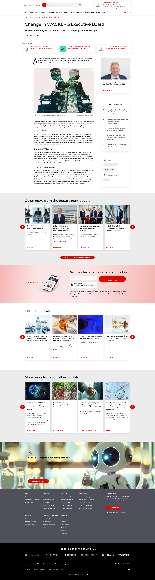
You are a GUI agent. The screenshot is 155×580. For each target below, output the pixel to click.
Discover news (29, 497)
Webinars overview (30, 524)
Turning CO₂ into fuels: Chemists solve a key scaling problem (117, 146)
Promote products (66, 505)
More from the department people (77, 257)
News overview (29, 502)
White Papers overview (85, 508)
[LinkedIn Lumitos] (129, 570)
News (62, 519)
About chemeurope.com (62, 564)
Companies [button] (33, 12)
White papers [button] (69, 12)
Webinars (63, 530)
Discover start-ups (48, 500)
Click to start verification (85, 285)
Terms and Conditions (39, 570)
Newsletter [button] (100, 12)
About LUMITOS (47, 564)
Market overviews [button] (55, 12)
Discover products (66, 497)
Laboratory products (67, 500)
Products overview (66, 508)
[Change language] (125, 12)
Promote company (48, 505)
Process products (66, 502)
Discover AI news (38, 481)
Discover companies (49, 497)
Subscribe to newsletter (112, 279)
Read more (73, 296)
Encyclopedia (47, 519)
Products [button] (42, 12)
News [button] (25, 12)
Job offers (64, 527)
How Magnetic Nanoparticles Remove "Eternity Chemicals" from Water (116, 137)
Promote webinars (30, 522)
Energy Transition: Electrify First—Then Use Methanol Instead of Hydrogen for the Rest (117, 112)
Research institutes (49, 524)
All (43, 5)
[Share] (120, 12)
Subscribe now (113, 508)
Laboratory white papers (86, 500)
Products (63, 522)
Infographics (47, 522)
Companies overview (49, 508)
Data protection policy (56, 570)
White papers (65, 524)
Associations (47, 502)
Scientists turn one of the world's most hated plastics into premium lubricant (117, 121)
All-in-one (64, 533)
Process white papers (85, 502)
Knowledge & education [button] (85, 12)
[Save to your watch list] (115, 12)
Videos (45, 527)
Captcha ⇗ (92, 287)
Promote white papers (85, 505)
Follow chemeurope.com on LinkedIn (116, 512)
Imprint (27, 570)
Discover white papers (85, 497)
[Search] (80, 5)
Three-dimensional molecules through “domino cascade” (116, 129)
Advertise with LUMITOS (32, 564)
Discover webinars (30, 519)
